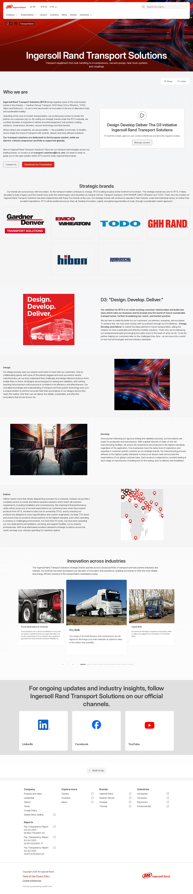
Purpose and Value (33, 793)
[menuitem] (12, 14)
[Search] (143, 6)
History (27, 802)
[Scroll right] (73, 664)
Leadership (29, 798)
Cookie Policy (30, 810)
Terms (27, 806)
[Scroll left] (63, 664)
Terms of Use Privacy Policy (36, 876)
